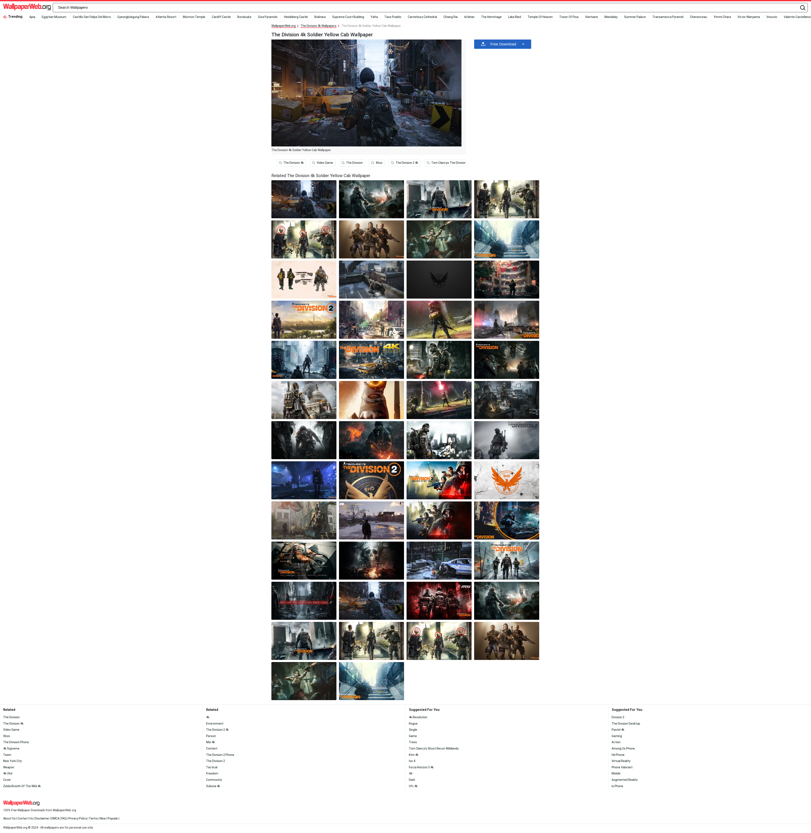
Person (211, 736)
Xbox (379, 162)
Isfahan (469, 17)
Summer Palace (635, 17)
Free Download (503, 44)
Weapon (8, 767)
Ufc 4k (413, 786)
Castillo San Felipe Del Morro (92, 17)
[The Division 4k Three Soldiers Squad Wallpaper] (371, 239)
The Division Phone (16, 742)
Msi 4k (210, 742)
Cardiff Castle (221, 17)
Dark (412, 779)
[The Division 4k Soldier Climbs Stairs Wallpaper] (506, 239)
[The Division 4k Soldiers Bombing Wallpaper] (506, 199)
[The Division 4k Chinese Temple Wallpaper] (506, 280)
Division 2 (618, 717)
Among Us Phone (623, 748)
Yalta (374, 17)
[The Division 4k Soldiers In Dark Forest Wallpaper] (506, 360)
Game (413, 736)
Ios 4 (412, 761)
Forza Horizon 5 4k (421, 767)
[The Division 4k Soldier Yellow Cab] (303, 199)
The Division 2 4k (407, 162)
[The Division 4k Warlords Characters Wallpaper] (439, 480)
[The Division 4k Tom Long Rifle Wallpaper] (303, 320)
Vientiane (591, 17)
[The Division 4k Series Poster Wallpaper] (506, 440)
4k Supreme (11, 748)
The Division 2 (215, 761)
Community (214, 779)
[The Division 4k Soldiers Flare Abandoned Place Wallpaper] (439, 400)
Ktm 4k (413, 755)
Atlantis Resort (166, 17)
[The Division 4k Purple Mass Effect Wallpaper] (303, 480)
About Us (9, 818)
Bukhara (320, 17)
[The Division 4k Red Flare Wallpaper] (439, 320)
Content (211, 748)
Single (413, 729)
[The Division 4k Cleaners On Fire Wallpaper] (371, 440)
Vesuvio (771, 17)
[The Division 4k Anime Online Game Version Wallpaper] (506, 400)
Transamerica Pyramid (667, 17)
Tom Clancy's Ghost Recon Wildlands (434, 748)
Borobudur (244, 17)
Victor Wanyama (749, 17)
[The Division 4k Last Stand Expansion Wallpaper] (371, 561)
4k (207, 717)
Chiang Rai (451, 17)
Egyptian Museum (54, 17)
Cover (7, 779)
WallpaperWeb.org (283, 25)
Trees (413, 742)
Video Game (325, 162)
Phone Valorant (622, 767)
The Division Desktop (626, 723)
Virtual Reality (621, 761)
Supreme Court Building (348, 17)
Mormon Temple (194, 17)
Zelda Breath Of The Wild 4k (22, 786)
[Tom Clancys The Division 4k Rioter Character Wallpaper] (371, 199)
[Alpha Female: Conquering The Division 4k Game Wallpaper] (506, 520)
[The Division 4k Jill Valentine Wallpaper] (439, 239)
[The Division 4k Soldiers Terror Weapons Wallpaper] (303, 280)
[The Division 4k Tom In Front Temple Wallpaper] (303, 400)
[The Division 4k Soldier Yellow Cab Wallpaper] (371, 601)
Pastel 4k (618, 729)
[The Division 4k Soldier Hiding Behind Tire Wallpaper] (303, 561)
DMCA (55, 818)
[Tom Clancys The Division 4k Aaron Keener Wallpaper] (303, 440)
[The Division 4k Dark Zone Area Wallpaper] (303, 601)
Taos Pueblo (392, 17)
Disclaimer (42, 818)
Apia (32, 17)
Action (616, 742)
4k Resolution (418, 717)
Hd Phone (618, 755)
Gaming (617, 736)
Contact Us (25, 818)
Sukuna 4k (213, 786)
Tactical (211, 767)
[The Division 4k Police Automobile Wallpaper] (439, 561)
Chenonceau (698, 17)
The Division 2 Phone (220, 755)
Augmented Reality (625, 779)
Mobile (616, 773)
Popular (113, 818)
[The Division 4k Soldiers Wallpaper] (303, 360)
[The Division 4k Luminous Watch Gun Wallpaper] (371, 400)
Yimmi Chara (722, 17)
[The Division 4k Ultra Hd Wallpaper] (371, 360)
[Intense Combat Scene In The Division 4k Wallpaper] (303, 239)
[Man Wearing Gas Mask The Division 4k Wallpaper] (439, 440)
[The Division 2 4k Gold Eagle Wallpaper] (371, 480)
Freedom (212, 773)
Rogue (413, 723)
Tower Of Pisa (568, 17)
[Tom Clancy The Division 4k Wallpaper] (506, 561)
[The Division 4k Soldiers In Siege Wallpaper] (371, 320)
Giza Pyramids (268, 17)
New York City (12, 761)
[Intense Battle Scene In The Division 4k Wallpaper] (506, 320)
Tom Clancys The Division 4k (450, 162)
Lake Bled (514, 17)
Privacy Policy (77, 818)
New (103, 818)
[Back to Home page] (27, 7)
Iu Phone (617, 786)
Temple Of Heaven (540, 17)
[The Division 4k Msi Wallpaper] (439, 601)
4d (410, 773)
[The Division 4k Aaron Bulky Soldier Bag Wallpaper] (439, 360)
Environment (214, 723)
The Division (354, 162)
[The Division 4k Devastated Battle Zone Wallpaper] (371, 280)
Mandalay (611, 17)
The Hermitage (491, 17)
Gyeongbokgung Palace (133, 17)
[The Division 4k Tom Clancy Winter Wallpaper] (371, 520)
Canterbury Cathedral (422, 17)
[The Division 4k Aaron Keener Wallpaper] (439, 199)
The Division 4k (293, 162)
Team (7, 755)
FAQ (64, 818)
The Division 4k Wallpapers (318, 25)
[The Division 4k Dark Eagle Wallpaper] (439, 280)
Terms (93, 818)
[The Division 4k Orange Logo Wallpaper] (506, 480)
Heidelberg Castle (296, 17)
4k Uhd (7, 773)
